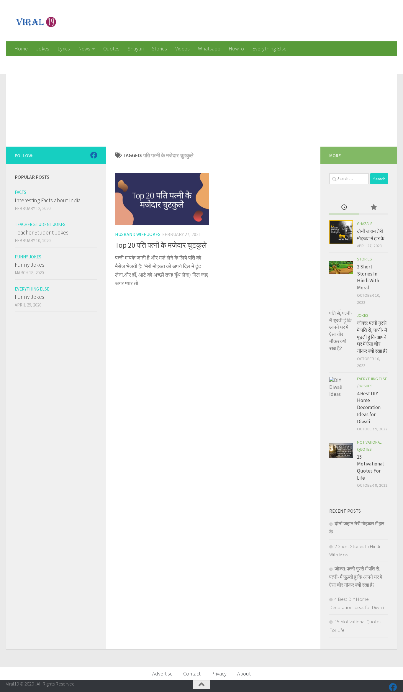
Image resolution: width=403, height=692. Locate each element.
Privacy (219, 673)
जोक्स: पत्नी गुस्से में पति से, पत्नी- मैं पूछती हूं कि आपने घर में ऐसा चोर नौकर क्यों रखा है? (372, 337)
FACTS (20, 192)
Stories (159, 48)
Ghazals (365, 223)
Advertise (162, 673)
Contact (192, 673)
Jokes (42, 48)
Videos (182, 48)
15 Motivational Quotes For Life (370, 467)
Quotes (111, 48)
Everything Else (269, 48)
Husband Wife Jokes (137, 234)
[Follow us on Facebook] (93, 155)
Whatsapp (209, 48)
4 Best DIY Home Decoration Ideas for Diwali (369, 407)
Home (21, 48)
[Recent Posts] (344, 207)
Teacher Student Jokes (40, 224)
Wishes (366, 385)
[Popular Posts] (373, 207)
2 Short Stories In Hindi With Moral (368, 277)
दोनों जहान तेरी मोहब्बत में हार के (370, 235)
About (244, 673)
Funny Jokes (28, 257)
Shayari (136, 48)
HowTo (236, 48)
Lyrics (64, 48)
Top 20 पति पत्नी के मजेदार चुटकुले (161, 245)
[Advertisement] (183, 97)
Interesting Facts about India (48, 200)
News (84, 48)
